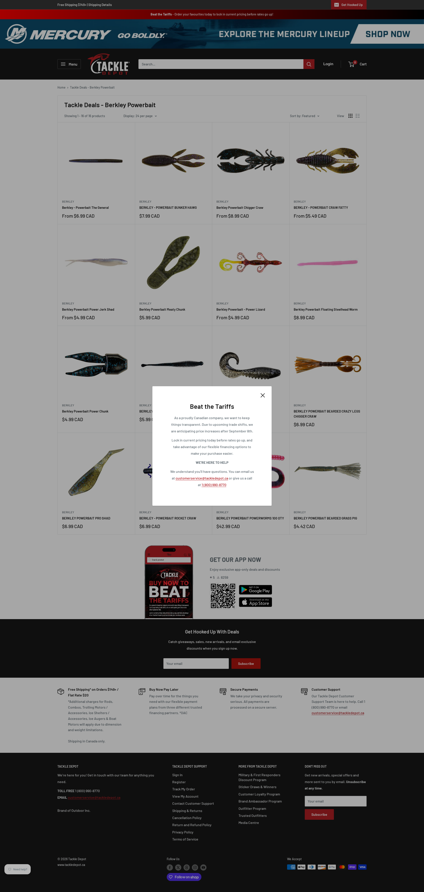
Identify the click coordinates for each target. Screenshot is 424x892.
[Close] (263, 395)
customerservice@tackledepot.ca (202, 478)
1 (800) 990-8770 (214, 485)
